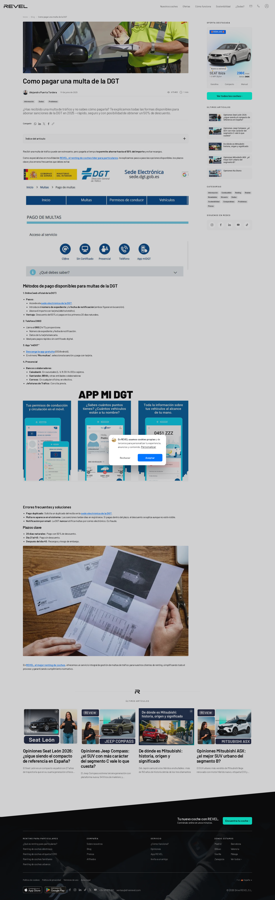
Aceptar (150, 457)
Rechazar (125, 457)
